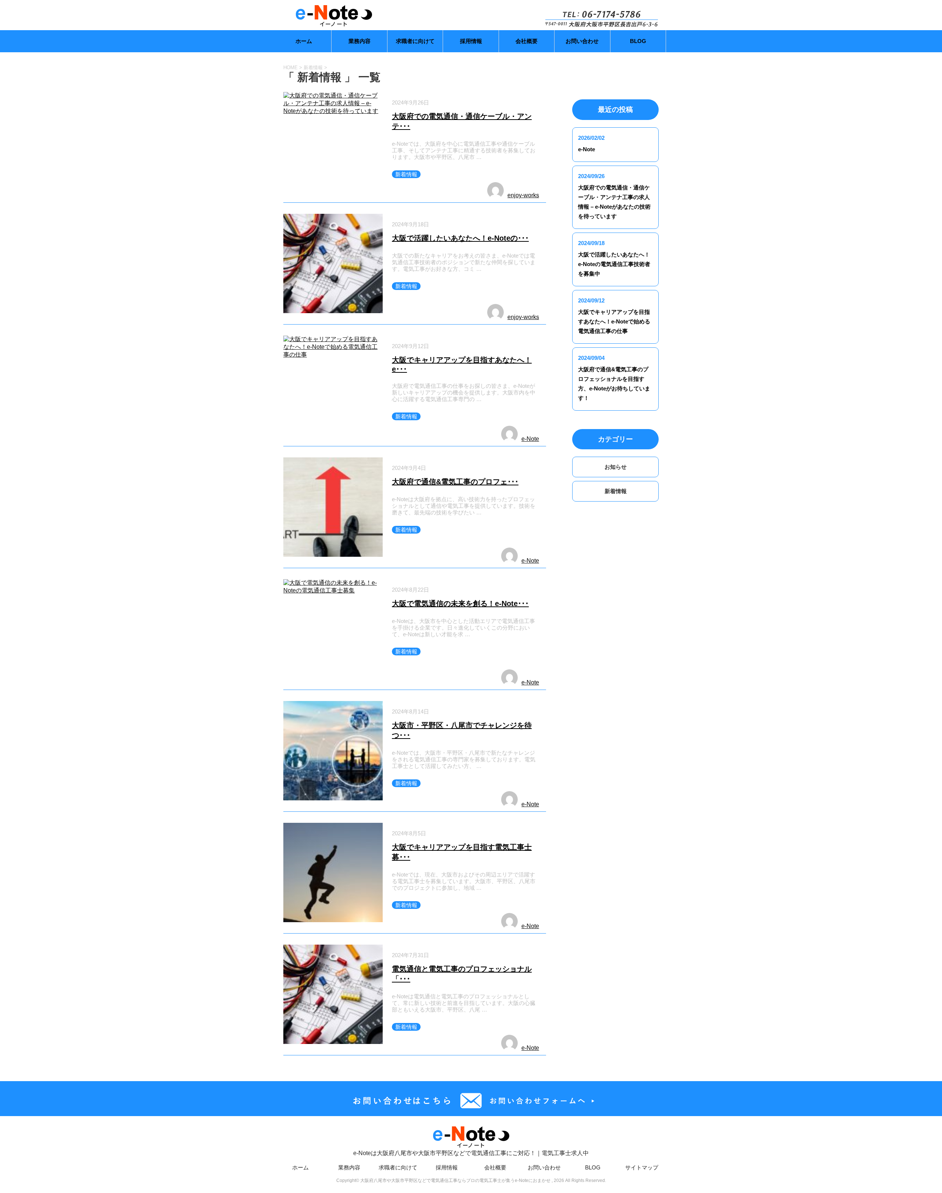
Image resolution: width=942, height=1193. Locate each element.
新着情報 (406, 174)
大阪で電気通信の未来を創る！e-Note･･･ (460, 603)
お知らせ (616, 467)
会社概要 (527, 41)
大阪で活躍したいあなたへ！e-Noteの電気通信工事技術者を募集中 (614, 264)
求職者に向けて (415, 41)
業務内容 (359, 41)
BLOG (638, 41)
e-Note (530, 439)
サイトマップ (641, 1167)
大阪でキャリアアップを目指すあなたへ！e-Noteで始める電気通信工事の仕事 (614, 321)
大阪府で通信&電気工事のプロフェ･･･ (455, 482)
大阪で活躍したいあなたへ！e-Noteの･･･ (460, 238)
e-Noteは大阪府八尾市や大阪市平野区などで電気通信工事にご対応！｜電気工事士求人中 (471, 1153)
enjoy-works (523, 195)
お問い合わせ (582, 41)
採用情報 (471, 41)
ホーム (303, 41)
